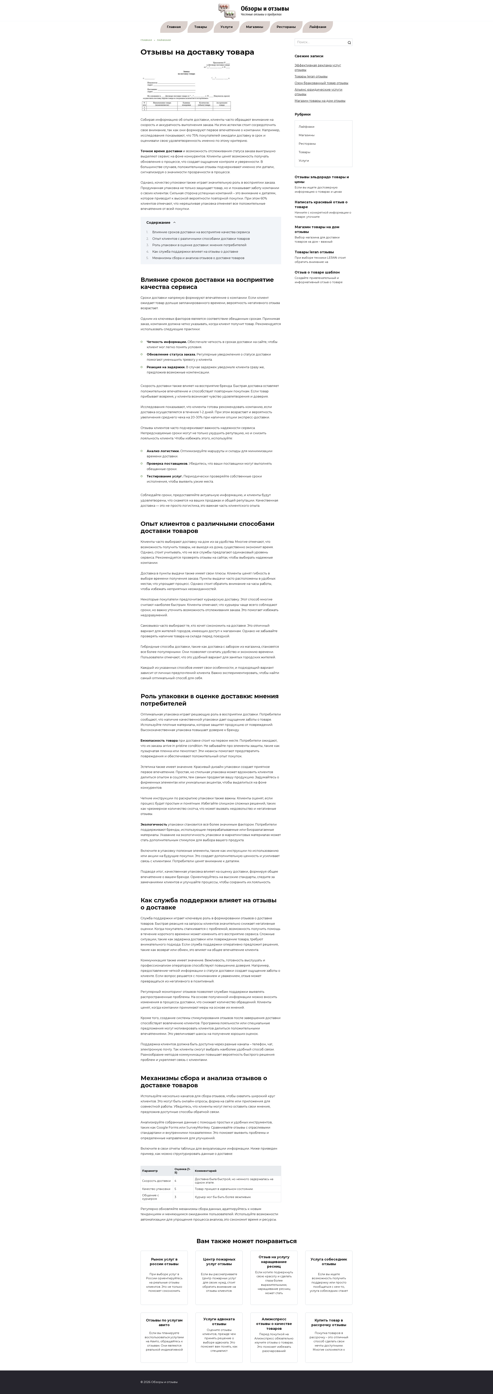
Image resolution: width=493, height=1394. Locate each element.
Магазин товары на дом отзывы (320, 101)
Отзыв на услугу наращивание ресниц (274, 1261)
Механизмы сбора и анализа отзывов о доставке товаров (198, 258)
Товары (200, 27)
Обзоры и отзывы (265, 8)
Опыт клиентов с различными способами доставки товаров (201, 239)
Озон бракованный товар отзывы (321, 83)
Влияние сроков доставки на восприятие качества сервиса (201, 232)
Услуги (227, 27)
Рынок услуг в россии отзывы (164, 1261)
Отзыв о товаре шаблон (317, 272)
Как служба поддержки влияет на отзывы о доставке (195, 251)
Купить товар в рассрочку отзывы (328, 1322)
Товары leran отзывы (311, 76)
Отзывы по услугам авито (164, 1322)
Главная (174, 27)
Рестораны (286, 27)
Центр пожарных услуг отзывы (219, 1261)
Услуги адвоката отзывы (219, 1321)
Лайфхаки (317, 27)
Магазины (254, 27)
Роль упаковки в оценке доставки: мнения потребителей (199, 245)
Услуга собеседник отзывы (329, 1261)
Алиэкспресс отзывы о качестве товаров (274, 1323)
